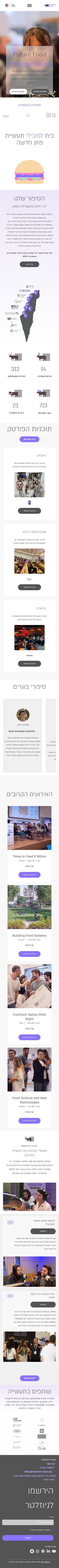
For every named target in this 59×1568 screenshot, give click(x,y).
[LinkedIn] (13, 5)
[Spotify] (32, 1551)
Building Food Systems (29, 936)
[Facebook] (43, 1551)
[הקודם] (6, 57)
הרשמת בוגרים (47, 1467)
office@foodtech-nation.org (38, 1471)
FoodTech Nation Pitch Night (29, 1017)
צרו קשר (51, 1463)
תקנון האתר (48, 1479)
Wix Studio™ (45, 1562)
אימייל (51, 1517)
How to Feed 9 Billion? (29, 856)
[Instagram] (37, 1551)
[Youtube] (54, 1551)
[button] (51, 1207)
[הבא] (42, 57)
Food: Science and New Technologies (29, 1100)
